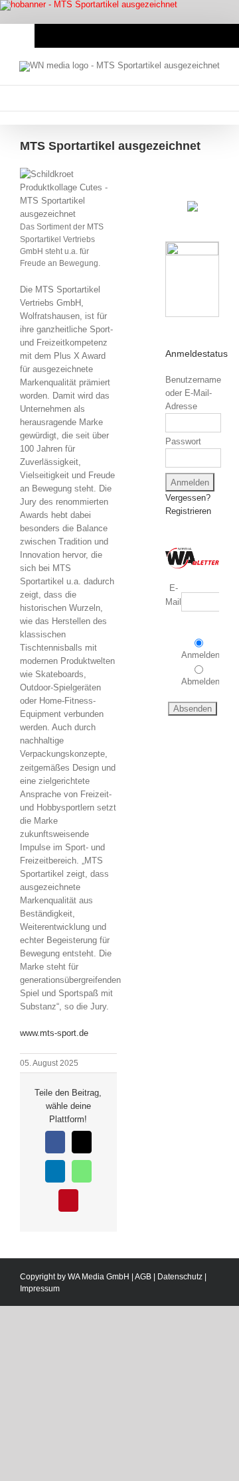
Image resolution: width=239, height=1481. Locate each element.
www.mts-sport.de (54, 1033)
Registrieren (188, 511)
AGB (143, 1276)
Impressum (40, 1288)
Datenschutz (179, 1276)
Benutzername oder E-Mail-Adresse (193, 393)
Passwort (183, 441)
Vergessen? (187, 498)
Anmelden (200, 655)
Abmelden (200, 681)
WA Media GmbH (98, 1276)
